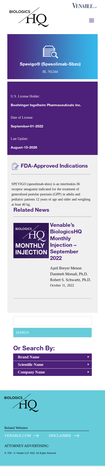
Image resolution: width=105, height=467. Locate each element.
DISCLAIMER (60, 436)
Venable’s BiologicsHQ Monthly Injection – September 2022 (66, 241)
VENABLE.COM (17, 436)
